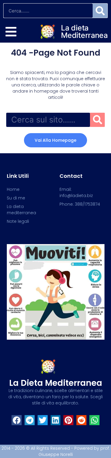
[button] (17, 420)
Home (13, 189)
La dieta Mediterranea (84, 31)
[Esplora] (11, 31)
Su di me (16, 198)
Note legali (18, 221)
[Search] (100, 11)
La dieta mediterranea (55, 383)
